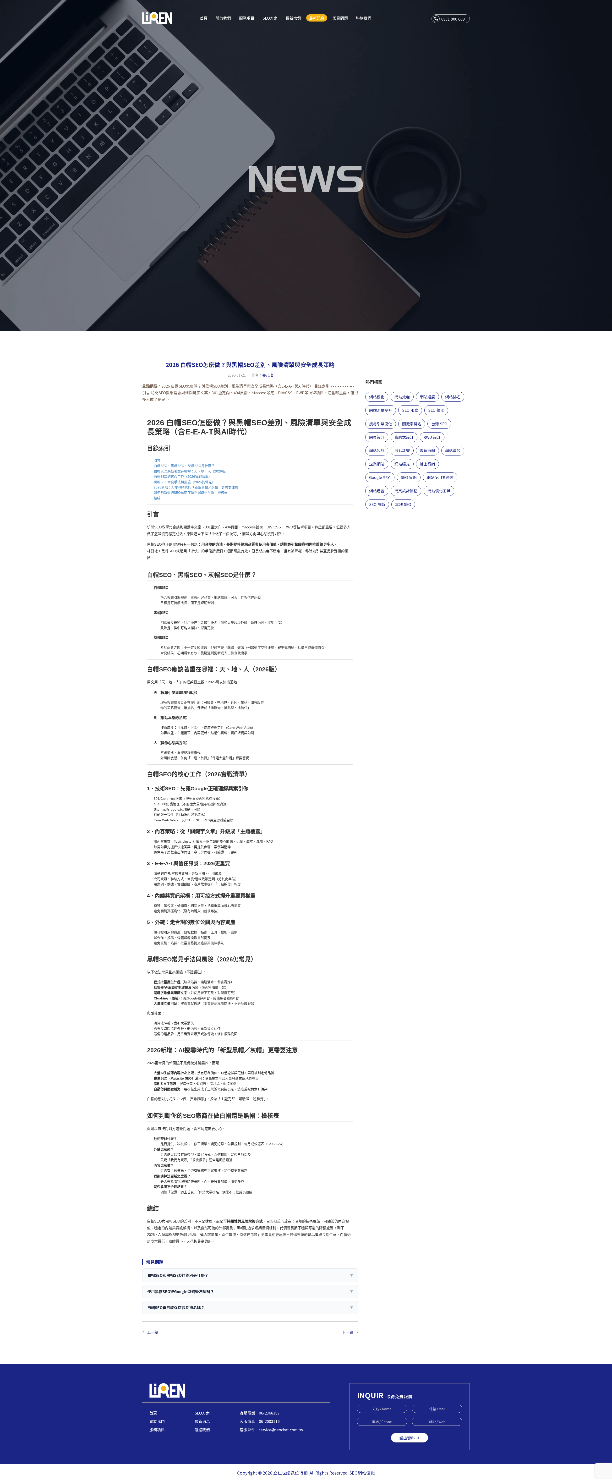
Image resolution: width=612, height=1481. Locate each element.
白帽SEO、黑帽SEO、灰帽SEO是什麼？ (184, 466)
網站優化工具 (438, 491)
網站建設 (452, 450)
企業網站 (376, 464)
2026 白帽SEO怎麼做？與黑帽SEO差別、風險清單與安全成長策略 (250, 364)
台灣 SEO (439, 424)
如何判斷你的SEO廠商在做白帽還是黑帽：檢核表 (191, 492)
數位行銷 (427, 450)
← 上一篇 (150, 1332)
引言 (157, 460)
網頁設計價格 (405, 491)
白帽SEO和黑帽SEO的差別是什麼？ (250, 1275)
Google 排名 (380, 477)
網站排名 (452, 397)
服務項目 (157, 1429)
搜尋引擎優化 (380, 424)
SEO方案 (202, 1413)
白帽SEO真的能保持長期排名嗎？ (250, 1307)
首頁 (153, 1413)
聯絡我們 (202, 1429)
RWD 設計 (432, 437)
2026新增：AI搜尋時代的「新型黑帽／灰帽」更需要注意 (196, 487)
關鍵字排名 (411, 424)
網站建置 (376, 491)
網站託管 (402, 450)
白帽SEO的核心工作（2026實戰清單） (183, 476)
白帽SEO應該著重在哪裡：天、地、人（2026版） (191, 471)
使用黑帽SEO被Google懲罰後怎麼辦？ (250, 1291)
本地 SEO (403, 504)
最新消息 (202, 1421)
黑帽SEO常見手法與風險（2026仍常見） (184, 482)
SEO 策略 (409, 477)
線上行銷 (427, 464)
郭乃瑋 (267, 375)
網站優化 (376, 397)
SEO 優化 (436, 410)
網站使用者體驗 (440, 477)
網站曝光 (402, 464)
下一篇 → (350, 1332)
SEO (354, 1473)
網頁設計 (376, 437)
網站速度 (427, 397)
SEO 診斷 (377, 504)
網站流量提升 (380, 410)
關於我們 (157, 1421)
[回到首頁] (157, 17)
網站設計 (376, 450)
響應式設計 (404, 437)
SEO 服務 (410, 410)
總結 (157, 498)
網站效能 (402, 397)
